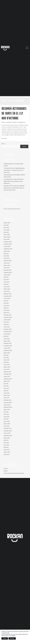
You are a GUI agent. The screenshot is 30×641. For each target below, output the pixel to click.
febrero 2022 (7, 289)
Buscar (3, 143)
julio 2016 (6, 412)
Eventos (6, 468)
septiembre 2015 (8, 435)
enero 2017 (6, 397)
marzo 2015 (6, 449)
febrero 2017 (7, 395)
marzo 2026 (7, 234)
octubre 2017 (7, 376)
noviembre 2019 (8, 331)
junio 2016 (6, 414)
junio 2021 (6, 303)
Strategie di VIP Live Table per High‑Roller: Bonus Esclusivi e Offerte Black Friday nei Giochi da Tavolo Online (14, 188)
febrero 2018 (7, 367)
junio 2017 (6, 386)
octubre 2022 (7, 274)
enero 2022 (6, 291)
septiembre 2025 (8, 248)
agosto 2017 (7, 381)
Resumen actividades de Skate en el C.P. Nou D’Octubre (14, 113)
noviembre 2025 (8, 244)
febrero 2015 (7, 452)
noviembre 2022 (8, 272)
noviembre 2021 (8, 296)
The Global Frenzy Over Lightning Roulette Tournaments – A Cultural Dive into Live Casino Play (14, 170)
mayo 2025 (6, 258)
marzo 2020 (7, 326)
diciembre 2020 (7, 315)
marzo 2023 (7, 263)
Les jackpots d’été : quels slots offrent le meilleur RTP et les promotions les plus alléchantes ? (14, 181)
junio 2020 (6, 322)
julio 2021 (6, 300)
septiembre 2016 (8, 407)
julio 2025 (6, 253)
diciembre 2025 (7, 241)
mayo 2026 (6, 230)
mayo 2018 (6, 360)
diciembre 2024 (7, 260)
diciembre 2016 (7, 400)
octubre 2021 (7, 298)
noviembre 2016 (8, 402)
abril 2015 (6, 447)
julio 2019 (6, 336)
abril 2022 (6, 284)
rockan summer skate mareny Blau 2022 (14, 473)
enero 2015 (6, 454)
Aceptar (4, 638)
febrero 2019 (7, 341)
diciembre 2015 (7, 428)
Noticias (14, 122)
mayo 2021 (6, 305)
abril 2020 (6, 324)
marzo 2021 (6, 310)
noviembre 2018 (8, 345)
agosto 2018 (7, 352)
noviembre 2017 (8, 374)
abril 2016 (6, 419)
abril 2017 (6, 390)
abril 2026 (6, 232)
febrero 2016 (7, 423)
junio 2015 (6, 442)
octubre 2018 (7, 348)
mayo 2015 (6, 445)
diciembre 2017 (7, 371)
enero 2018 (6, 369)
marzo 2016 (7, 421)
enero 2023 (6, 267)
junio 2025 (6, 255)
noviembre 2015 (8, 430)
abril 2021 (6, 308)
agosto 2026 (7, 222)
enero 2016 (6, 426)
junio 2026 (6, 227)
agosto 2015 (7, 438)
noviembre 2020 (8, 317)
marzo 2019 (7, 338)
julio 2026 (6, 225)
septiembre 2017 (8, 378)
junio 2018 (6, 357)
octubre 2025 (7, 246)
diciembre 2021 (7, 293)
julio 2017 (6, 383)
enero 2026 (6, 239)
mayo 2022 (6, 282)
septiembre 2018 (8, 350)
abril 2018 (6, 362)
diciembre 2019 (7, 329)
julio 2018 (6, 355)
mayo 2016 (6, 416)
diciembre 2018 (7, 343)
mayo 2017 (6, 388)
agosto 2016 (7, 409)
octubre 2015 (7, 433)
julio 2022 (6, 277)
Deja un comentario (6, 122)
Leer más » (4, 138)
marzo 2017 (6, 393)
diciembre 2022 (7, 270)
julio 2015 (6, 440)
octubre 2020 (7, 319)
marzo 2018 (6, 364)
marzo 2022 (7, 286)
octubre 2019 (7, 334)
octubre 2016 (7, 404)
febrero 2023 (7, 265)
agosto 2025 (7, 251)
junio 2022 (6, 279)
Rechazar (12, 638)
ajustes (13, 635)
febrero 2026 (7, 237)
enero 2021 (6, 312)
